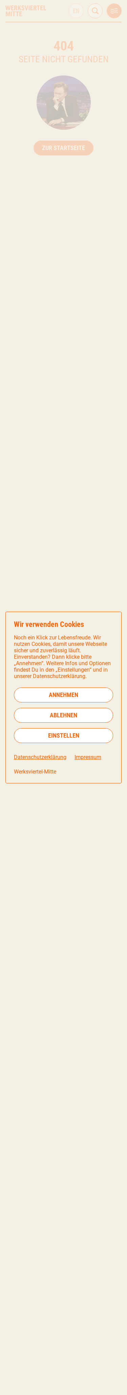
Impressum (88, 757)
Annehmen (63, 694)
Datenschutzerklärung (40, 757)
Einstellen (63, 735)
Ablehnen (63, 715)
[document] (63, 697)
